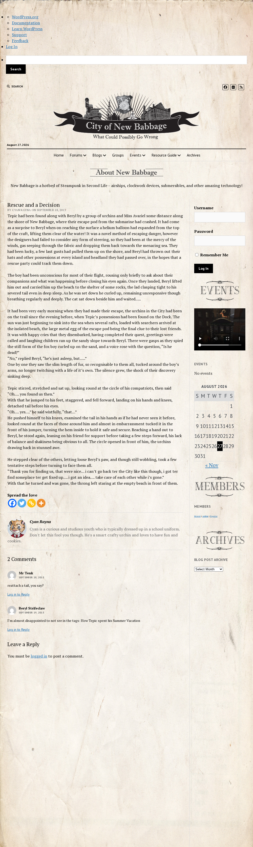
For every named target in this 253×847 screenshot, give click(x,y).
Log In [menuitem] (12, 46)
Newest (197, 516)
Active (205, 516)
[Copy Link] (31, 503)
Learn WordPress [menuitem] (27, 28)
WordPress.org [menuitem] (25, 17)
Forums (76, 155)
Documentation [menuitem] (26, 23)
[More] (41, 503)
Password (203, 231)
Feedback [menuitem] (20, 40)
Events (135, 155)
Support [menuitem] (19, 34)
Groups (118, 155)
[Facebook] (12, 503)
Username (203, 208)
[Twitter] (22, 503)
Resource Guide (164, 155)
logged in (39, 656)
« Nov (211, 465)
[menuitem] (126, 64)
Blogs (97, 155)
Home (59, 155)
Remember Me (213, 255)
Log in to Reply (18, 594)
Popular (213, 516)
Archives (193, 155)
